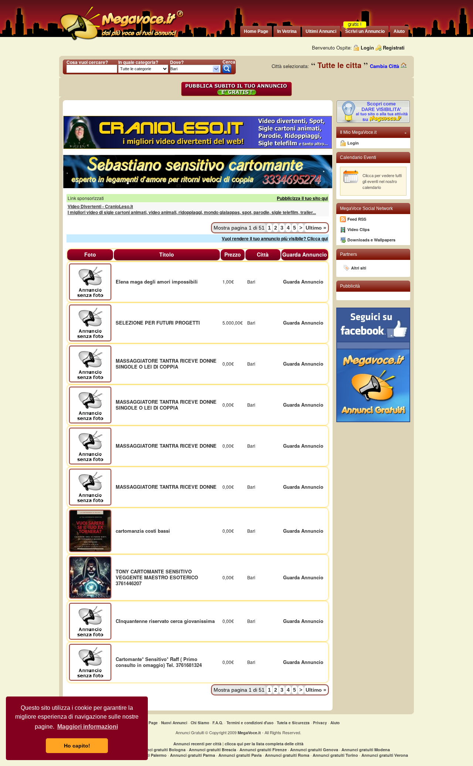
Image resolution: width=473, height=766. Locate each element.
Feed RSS (356, 219)
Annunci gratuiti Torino (335, 755)
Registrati (394, 47)
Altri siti (358, 268)
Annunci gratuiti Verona (384, 755)
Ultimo (316, 228)
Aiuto (335, 722)
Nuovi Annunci (174, 722)
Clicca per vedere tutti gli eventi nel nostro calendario (382, 181)
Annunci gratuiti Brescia (212, 749)
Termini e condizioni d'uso (250, 722)
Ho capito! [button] (77, 746)
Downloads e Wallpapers (371, 240)
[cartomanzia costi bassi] (90, 529)
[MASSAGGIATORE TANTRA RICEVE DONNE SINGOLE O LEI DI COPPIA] (90, 363)
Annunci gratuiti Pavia (240, 755)
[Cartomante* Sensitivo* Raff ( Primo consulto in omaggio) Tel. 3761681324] (90, 661)
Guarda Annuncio (303, 281)
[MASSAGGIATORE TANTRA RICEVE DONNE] (90, 445)
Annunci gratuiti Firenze (263, 749)
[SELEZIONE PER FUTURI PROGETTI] (90, 322)
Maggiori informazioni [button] (87, 726)
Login (367, 47)
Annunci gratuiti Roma (287, 755)
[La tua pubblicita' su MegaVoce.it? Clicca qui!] (373, 121)
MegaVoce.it (249, 732)
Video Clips (358, 229)
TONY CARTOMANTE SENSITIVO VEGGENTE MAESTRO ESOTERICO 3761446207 (157, 577)
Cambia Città (385, 66)
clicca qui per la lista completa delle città (264, 743)
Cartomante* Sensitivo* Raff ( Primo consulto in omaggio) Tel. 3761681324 (159, 661)
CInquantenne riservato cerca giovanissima (165, 620)
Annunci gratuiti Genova (314, 749)
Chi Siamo (200, 722)
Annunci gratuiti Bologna (161, 749)
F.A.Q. (217, 722)
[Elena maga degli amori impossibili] (90, 281)
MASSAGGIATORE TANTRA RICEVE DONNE (166, 445)
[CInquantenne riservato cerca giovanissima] (90, 620)
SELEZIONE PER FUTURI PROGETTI (158, 322)
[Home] (121, 40)
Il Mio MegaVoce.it (373, 132)
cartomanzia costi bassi (143, 530)
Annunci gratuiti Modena (365, 749)
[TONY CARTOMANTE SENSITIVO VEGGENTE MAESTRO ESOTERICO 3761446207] (90, 576)
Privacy (320, 722)
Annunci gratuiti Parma (192, 755)
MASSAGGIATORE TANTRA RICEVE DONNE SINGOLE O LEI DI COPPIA (166, 363)
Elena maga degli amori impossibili (157, 281)
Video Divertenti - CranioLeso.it (100, 206)
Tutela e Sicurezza (293, 722)
